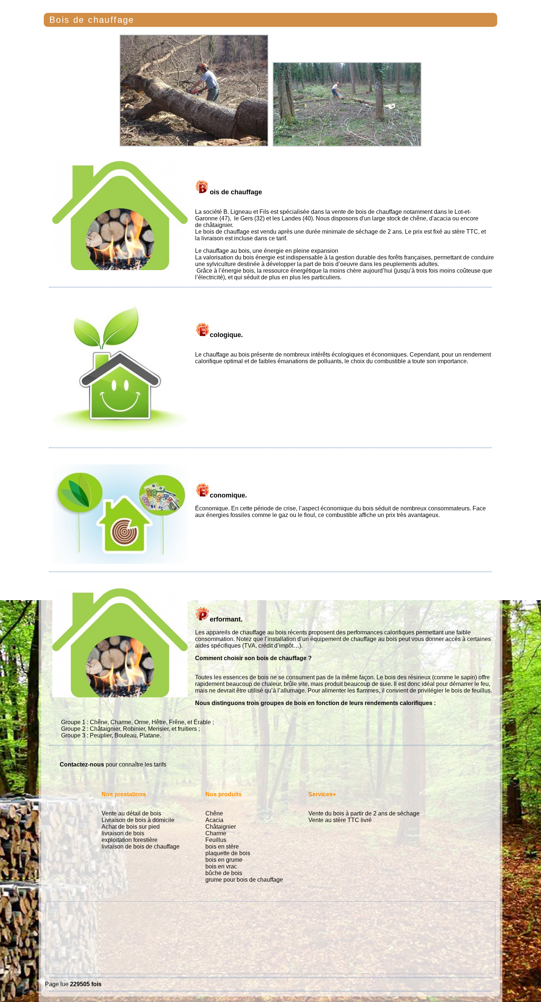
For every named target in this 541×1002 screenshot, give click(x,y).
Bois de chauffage (91, 20)
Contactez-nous (82, 764)
